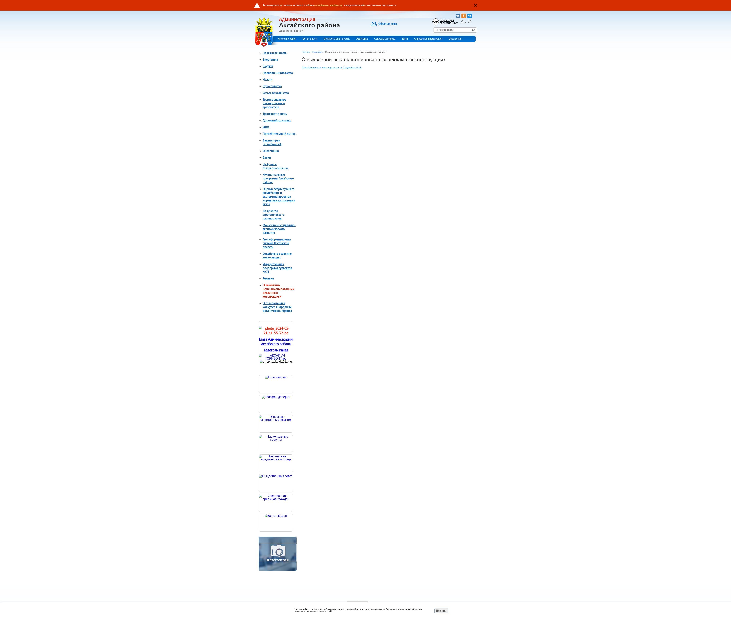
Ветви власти (310, 38)
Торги (405, 38)
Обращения (455, 38)
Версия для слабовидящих (449, 21)
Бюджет (268, 66)
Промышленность (274, 53)
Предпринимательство (278, 73)
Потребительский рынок (279, 134)
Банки (267, 157)
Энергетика (270, 59)
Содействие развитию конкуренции (277, 255)
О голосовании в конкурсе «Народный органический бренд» (277, 307)
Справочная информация (428, 38)
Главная (306, 52)
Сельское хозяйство (276, 93)
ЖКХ (266, 127)
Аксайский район (287, 38)
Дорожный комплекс (277, 120)
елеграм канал (276, 350)
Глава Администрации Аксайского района (276, 341)
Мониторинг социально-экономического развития (279, 229)
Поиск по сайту (444, 29)
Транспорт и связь (275, 114)
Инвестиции (271, 151)
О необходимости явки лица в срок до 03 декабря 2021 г (332, 67)
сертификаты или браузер (328, 5)
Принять (441, 611)
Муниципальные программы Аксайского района (278, 178)
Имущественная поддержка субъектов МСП (277, 268)
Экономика (362, 38)
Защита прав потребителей (272, 142)
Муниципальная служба (337, 38)
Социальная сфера (384, 38)
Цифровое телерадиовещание (276, 166)
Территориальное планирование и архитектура (274, 103)
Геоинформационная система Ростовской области (277, 243)
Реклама (268, 278)
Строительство (272, 86)
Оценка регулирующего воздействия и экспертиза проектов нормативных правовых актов (279, 196)
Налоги (267, 79)
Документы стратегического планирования (273, 214)
